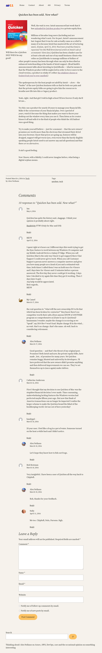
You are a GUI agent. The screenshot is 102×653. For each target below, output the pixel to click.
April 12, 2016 (32, 240)
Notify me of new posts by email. (35, 610)
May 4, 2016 (31, 211)
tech (61, 181)
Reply (29, 232)
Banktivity (31, 225)
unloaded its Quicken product (48, 28)
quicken (55, 181)
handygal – (31, 419)
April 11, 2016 (35, 513)
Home (22, 5)
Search (9, 632)
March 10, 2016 (33, 421)
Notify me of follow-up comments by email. (40, 606)
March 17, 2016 (33, 302)
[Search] (73, 636)
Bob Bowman (32, 465)
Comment (24, 544)
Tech (27, 178)
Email (22, 584)
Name (22, 572)
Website (22, 595)
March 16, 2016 (33, 383)
